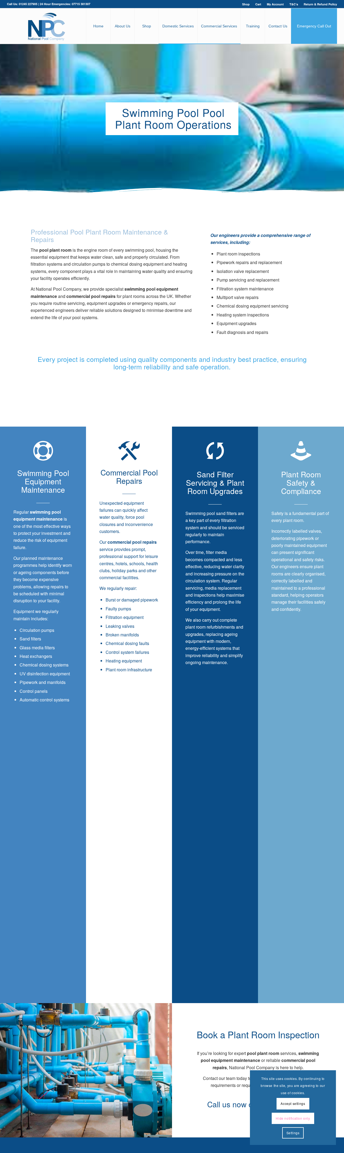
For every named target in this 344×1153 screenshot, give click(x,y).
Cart (258, 4)
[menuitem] (246, 4)
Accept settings (293, 1103)
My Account (275, 4)
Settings (293, 1132)
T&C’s (293, 4)
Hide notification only (293, 1118)
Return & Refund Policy (320, 4)
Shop (246, 4)
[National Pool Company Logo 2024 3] (46, 26)
